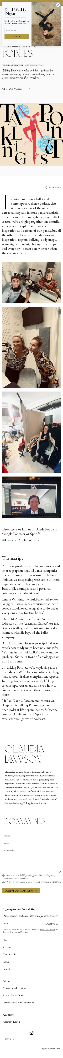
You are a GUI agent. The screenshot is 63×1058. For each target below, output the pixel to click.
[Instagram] (31, 1033)
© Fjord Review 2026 (50, 1049)
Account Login (11, 1021)
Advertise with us (13, 995)
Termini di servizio (9, 878)
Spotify (35, 534)
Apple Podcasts (46, 529)
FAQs (6, 961)
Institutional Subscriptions (18, 1002)
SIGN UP (16, 37)
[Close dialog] (58, 5)
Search (6, 969)
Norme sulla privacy (47, 875)
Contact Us (9, 954)
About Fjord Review (14, 988)
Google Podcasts (13, 534)
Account (7, 947)
